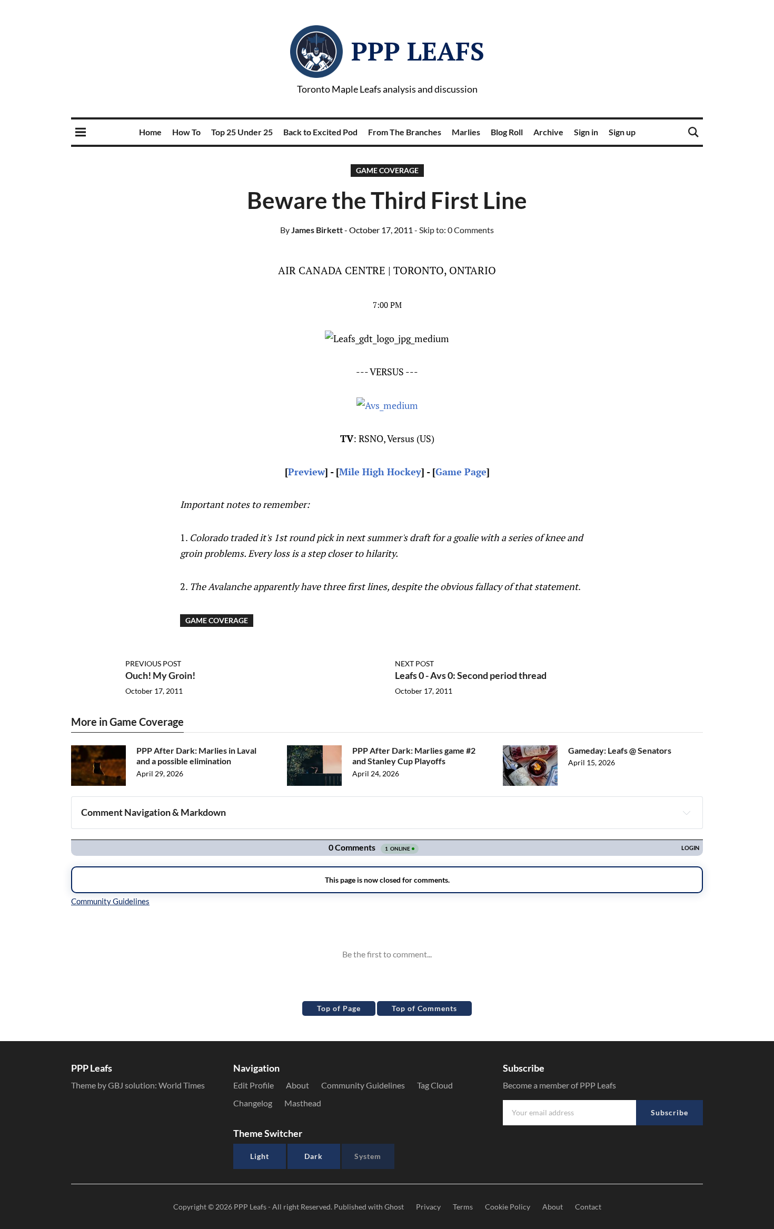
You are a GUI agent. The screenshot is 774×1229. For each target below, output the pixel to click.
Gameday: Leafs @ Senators (619, 750)
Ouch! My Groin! (160, 675)
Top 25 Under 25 (242, 132)
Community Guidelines (363, 1085)
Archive (548, 132)
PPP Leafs (417, 51)
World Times (181, 1085)
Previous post (153, 663)
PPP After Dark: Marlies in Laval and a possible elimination (196, 755)
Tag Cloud (435, 1085)
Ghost (394, 1206)
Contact (588, 1206)
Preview (306, 471)
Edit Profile (253, 1085)
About (297, 1085)
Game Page (461, 471)
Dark (313, 1156)
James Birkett (311, 230)
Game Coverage (387, 170)
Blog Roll (507, 132)
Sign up (622, 132)
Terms (463, 1206)
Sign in (586, 132)
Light (259, 1156)
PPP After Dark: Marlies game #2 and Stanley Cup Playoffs (413, 755)
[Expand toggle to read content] (686, 812)
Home (150, 132)
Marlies (466, 132)
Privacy (428, 1206)
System (367, 1156)
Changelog (252, 1103)
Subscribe (669, 1112)
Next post (414, 663)
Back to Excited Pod (320, 132)
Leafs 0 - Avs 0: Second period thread (471, 675)
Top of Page (339, 1008)
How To (186, 132)
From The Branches (404, 132)
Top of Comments (424, 1008)
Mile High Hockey (380, 471)
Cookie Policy (507, 1206)
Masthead (302, 1103)
